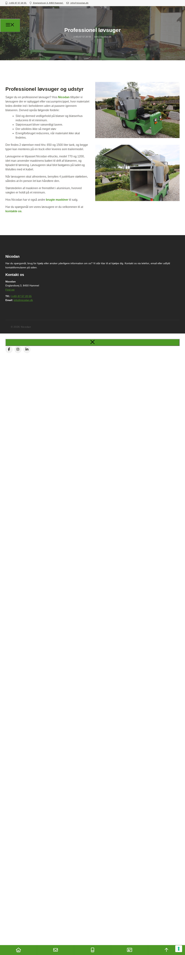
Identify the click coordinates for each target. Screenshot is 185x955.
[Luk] (92, 342)
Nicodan (64, 97)
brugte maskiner (57, 199)
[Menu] (10, 25)
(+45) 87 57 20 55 (17, 3)
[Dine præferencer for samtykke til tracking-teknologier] (178, 948)
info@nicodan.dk (79, 3)
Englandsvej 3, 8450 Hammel (48, 3)
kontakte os (13, 211)
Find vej (9, 289)
